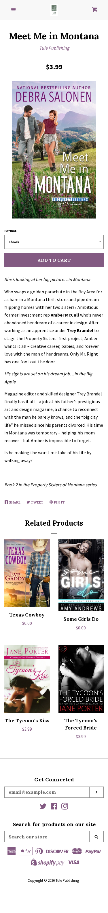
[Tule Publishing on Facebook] (54, 807)
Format (10, 231)
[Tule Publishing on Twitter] (43, 807)
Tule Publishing (54, 48)
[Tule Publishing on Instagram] (64, 807)
